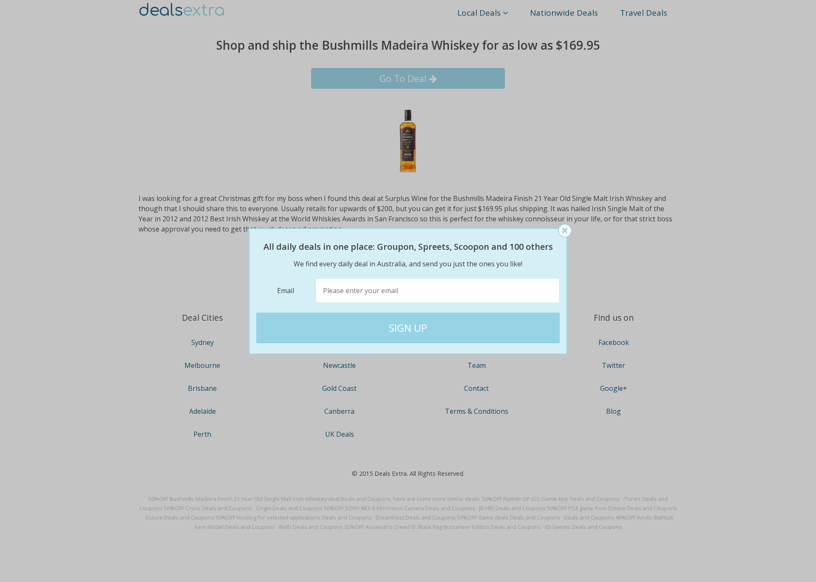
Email (285, 290)
